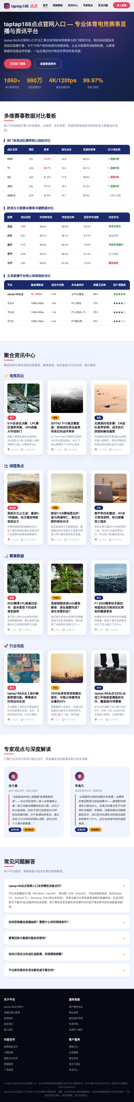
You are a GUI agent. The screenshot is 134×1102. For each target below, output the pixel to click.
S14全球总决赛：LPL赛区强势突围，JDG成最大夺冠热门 (23, 427)
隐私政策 (73, 1012)
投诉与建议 (74, 1064)
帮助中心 (73, 1046)
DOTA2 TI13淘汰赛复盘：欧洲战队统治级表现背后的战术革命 (65, 427)
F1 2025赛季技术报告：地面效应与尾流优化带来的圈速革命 (110, 607)
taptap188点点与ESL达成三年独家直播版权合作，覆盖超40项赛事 (110, 697)
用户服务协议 (76, 1006)
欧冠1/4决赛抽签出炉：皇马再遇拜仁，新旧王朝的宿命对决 (66, 517)
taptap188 (21, 6)
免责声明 (73, 1023)
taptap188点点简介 (14, 1006)
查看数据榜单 (48, 64)
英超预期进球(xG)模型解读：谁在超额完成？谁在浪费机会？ (65, 607)
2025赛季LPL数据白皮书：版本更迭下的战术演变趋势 (22, 607)
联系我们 (8, 1023)
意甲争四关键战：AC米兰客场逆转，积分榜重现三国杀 (109, 517)
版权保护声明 (76, 1018)
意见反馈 (73, 1058)
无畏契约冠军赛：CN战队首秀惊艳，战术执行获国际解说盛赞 (109, 427)
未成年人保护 (76, 1029)
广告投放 (8, 1069)
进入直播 (121, 5)
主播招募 (8, 1052)
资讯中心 (73, 5)
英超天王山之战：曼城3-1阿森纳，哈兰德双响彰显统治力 (23, 517)
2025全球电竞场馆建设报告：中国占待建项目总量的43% (66, 697)
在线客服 (73, 1052)
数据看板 (58, 5)
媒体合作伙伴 (11, 1058)
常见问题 (103, 5)
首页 (45, 5)
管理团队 (8, 1018)
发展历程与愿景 (12, 1012)
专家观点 (88, 5)
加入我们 (8, 1029)
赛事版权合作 (11, 1046)
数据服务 (8, 1064)
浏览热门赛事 (17, 64)
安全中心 (73, 1069)
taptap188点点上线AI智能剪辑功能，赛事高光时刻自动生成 (23, 697)
